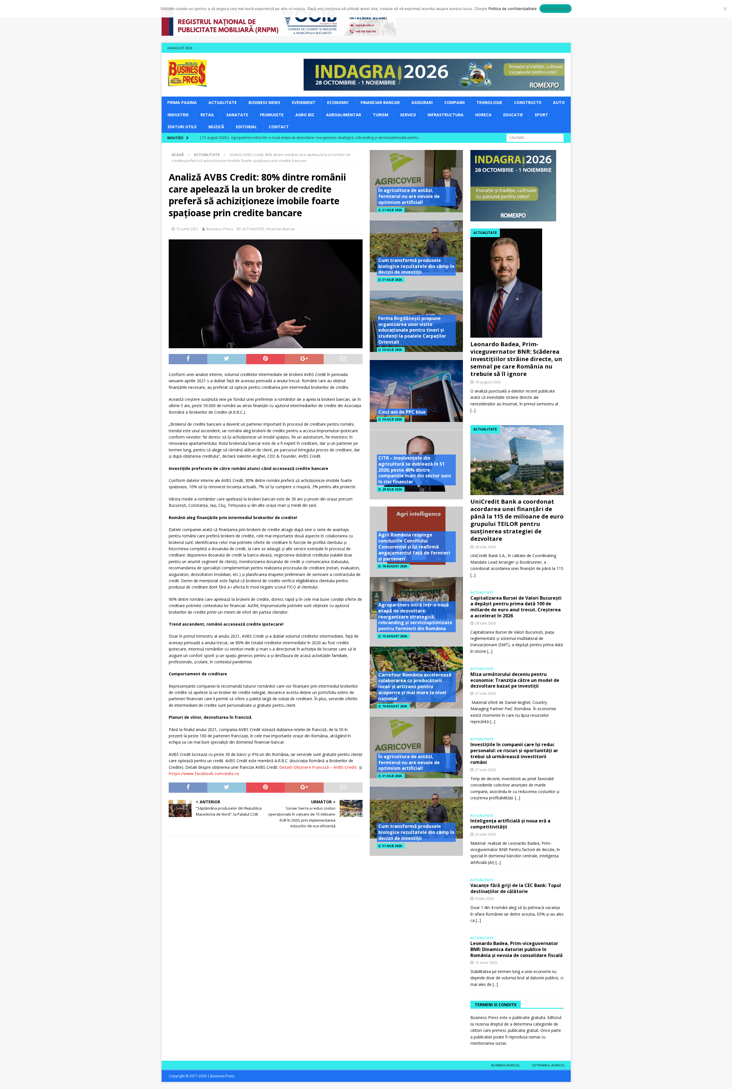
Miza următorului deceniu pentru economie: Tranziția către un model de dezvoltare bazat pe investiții (514, 680)
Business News (264, 102)
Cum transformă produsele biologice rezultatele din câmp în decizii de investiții (416, 266)
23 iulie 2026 (485, 834)
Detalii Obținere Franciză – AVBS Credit (318, 767)
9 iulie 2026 (484, 898)
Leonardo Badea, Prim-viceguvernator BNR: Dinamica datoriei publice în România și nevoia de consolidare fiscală (516, 949)
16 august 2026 (394, 566)
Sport (541, 114)
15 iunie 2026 (486, 962)
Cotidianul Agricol (548, 1065)
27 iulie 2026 (485, 693)
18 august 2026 (488, 382)
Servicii (408, 114)
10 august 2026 (394, 706)
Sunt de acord (555, 8)
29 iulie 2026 (392, 489)
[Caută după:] (535, 137)
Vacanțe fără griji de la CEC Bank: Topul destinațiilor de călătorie (515, 888)
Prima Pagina (182, 102)
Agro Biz (304, 114)
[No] (725, 8)
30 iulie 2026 (392, 350)
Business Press (219, 228)
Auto (559, 102)
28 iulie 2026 (485, 546)
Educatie (513, 114)
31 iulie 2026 (392, 210)
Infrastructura (445, 114)
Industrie (178, 114)
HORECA (483, 114)
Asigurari (422, 102)
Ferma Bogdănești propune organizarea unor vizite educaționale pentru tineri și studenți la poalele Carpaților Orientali (412, 330)
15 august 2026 (394, 636)
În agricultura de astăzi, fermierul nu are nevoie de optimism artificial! (409, 196)
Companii (454, 102)
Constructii (527, 102)
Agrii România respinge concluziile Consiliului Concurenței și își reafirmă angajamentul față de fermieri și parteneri (414, 547)
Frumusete (272, 114)
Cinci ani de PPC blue (402, 412)
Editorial (246, 126)
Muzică (216, 126)
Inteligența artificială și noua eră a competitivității (510, 824)
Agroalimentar (343, 114)
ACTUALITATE (222, 102)
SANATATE (237, 114)
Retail (207, 114)
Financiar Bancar (380, 102)
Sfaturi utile (182, 126)
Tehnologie (489, 102)
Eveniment (303, 102)
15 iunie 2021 (187, 228)
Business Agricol (505, 1065)
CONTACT (279, 126)
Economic (338, 102)
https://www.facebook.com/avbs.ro (204, 773)
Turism (380, 114)
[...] (473, 410)
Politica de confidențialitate (512, 8)
